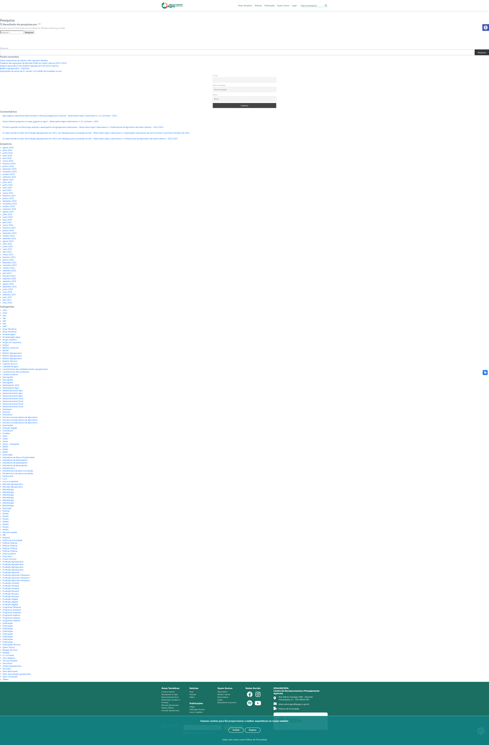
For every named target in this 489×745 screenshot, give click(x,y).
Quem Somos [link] (283, 5)
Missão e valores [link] (224, 694)
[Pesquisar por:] (11, 32)
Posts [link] (191, 692)
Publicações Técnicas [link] (12, 644)
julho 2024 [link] (7, 214)
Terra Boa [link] (7, 668)
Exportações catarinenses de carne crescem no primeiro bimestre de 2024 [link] (157, 132)
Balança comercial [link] (10, 347)
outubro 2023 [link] (9, 235)
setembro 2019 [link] (9, 281)
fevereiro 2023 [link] (9, 257)
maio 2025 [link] (7, 187)
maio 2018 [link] (7, 291)
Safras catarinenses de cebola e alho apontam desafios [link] (24, 60)
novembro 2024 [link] (10, 203)
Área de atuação (219, 85)
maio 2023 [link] (7, 249)
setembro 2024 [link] (9, 209)
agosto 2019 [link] (8, 283)
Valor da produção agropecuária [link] (17, 674)
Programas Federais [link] (11, 615)
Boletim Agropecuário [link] (12, 353)
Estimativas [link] (7, 414)
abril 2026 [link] (7, 158)
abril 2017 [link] (7, 300)
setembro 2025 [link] (9, 176)
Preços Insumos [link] (9, 559)
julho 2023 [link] (7, 243)
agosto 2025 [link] (8, 179)
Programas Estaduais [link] (12, 607)
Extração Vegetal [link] (10, 427)
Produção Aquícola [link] (11, 572)
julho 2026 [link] (7, 150)
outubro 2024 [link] (9, 206)
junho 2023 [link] (8, 246)
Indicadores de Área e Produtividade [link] (18, 457)
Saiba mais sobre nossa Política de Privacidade (244, 739)
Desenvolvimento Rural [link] (13, 398)
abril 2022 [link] (7, 273)
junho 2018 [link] (8, 289)
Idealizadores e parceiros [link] (227, 702)
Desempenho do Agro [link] (169, 694)
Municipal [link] (7, 508)
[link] (485, 27)
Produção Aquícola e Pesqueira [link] (16, 575)
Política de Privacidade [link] (12, 540)
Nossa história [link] (223, 697)
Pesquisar (4, 48)
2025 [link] (5, 310)
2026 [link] (5, 312)
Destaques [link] (7, 409)
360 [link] (4, 315)
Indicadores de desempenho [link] (15, 460)
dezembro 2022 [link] (10, 262)
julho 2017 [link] (7, 297)
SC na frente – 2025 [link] (108, 115)
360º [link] (5, 326)
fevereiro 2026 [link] (9, 163)
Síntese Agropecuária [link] (12, 666)
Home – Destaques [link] (11, 444)
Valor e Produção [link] (10, 676)
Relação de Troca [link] (10, 649)
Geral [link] (5, 436)
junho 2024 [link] (8, 217)
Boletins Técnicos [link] (10, 361)
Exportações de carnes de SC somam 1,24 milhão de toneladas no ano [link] (31, 71)
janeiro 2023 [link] (8, 259)
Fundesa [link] (6, 433)
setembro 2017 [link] (9, 294)
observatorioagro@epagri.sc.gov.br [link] (293, 704)
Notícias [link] (258, 5)
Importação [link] (8, 454)
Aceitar (236, 730)
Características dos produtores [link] (16, 371)
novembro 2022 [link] (10, 265)
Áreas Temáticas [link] (245, 5)
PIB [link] (4, 534)
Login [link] (294, 5)
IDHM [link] (5, 446)
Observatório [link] (222, 692)
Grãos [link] (5, 438)
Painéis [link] (6, 513)
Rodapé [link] (6, 652)
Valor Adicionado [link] (10, 671)
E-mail (215, 75)
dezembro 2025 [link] (10, 168)
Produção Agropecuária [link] (13, 561)
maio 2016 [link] (7, 302)
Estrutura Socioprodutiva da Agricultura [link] (20, 417)
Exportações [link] (8, 425)
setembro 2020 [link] (9, 278)
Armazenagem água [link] (11, 337)
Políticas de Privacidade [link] (288, 708)
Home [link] (5, 441)
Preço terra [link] (7, 556)
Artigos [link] (6, 345)
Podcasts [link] (6, 537)
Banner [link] (6, 350)
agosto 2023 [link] (8, 241)
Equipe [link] (220, 700)
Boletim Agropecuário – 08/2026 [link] (14, 68)
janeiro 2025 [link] (8, 198)
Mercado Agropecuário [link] (13, 484)
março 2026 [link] (8, 160)
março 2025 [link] (8, 193)
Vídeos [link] (6, 679)
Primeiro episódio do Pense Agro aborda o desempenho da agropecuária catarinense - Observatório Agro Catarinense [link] (54, 127)
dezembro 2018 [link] (10, 286)
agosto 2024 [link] (8, 211)
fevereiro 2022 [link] (9, 275)
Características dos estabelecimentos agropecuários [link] (25, 369)
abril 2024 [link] (7, 222)
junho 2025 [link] (8, 185)
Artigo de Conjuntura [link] (12, 342)
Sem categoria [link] (9, 657)
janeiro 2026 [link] (8, 166)
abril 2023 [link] (7, 251)
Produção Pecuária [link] (11, 591)
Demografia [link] (8, 377)
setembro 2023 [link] (9, 238)
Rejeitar (252, 730)
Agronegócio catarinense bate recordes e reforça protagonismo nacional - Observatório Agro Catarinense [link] (49, 115)
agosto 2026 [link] (8, 147)
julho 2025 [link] (7, 182)
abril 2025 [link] (7, 190)
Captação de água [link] (10, 366)
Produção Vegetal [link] (10, 599)
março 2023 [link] (8, 254)
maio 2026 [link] (7, 155)
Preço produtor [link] (9, 553)
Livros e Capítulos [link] (10, 481)
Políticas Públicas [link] (10, 542)
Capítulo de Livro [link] (10, 363)
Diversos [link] (6, 411)
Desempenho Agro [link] (11, 387)
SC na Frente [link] (8, 655)
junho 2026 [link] (8, 152)
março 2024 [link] (8, 225)
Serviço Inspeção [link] (10, 660)
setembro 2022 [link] (9, 270)
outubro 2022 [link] (9, 267)
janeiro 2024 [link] (8, 230)
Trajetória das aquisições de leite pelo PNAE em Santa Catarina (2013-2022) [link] (33, 63)
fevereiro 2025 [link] (9, 195)
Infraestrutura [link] (9, 468)
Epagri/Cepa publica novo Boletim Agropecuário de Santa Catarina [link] (29, 65)
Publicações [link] (269, 5)
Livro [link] (5, 478)
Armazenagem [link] (9, 334)
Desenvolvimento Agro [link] (13, 390)
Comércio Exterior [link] (10, 374)
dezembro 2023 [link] (10, 233)
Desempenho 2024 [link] (11, 385)
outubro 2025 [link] (9, 174)
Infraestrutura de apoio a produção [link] (18, 470)
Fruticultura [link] (8, 430)
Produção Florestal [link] (11, 583)
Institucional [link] (8, 476)
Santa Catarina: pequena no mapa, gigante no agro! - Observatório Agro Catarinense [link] (40, 121)
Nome (215, 94)
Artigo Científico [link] (10, 339)
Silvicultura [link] (7, 663)
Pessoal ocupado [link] (10, 532)
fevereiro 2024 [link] (9, 227)
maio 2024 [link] (7, 219)
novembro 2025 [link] (10, 171)
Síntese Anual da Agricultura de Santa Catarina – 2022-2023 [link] (136, 127)
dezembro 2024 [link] (10, 201)
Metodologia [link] (8, 489)
